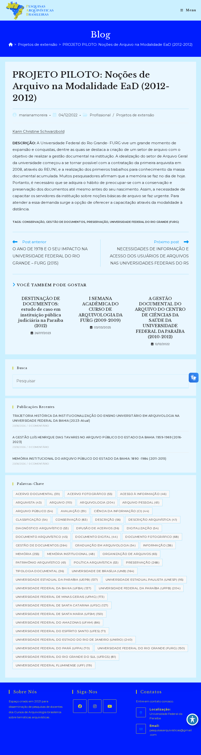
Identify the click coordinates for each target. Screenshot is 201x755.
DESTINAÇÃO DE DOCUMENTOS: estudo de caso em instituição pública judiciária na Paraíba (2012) (40, 312)
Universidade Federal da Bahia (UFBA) (53, 588)
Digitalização (143, 528)
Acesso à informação (143, 494)
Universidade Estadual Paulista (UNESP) (145, 579)
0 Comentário (39, 425)
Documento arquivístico (42, 537)
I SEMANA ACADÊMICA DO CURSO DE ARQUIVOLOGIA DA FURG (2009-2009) (100, 309)
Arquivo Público (34, 511)
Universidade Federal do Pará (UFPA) (53, 648)
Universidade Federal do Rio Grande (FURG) (144, 222)
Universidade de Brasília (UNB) (103, 571)
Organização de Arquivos (129, 554)
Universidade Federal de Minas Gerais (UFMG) (60, 597)
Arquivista (29, 502)
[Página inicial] (11, 44)
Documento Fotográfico (152, 537)
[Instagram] (94, 706)
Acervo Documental (38, 494)
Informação (158, 545)
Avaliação (74, 511)
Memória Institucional (71, 554)
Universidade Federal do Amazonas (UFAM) (58, 622)
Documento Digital (96, 537)
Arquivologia (97, 502)
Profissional (100, 115)
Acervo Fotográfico (89, 494)
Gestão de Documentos (65, 222)
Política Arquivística (96, 562)
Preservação (97, 222)
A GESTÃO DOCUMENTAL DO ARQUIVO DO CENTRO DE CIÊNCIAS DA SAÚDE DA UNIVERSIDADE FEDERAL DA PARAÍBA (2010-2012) (160, 317)
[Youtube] (109, 706)
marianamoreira (33, 115)
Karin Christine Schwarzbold (38, 131)
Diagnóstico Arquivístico (42, 528)
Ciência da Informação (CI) (121, 511)
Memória (27, 554)
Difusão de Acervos (97, 528)
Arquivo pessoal (140, 502)
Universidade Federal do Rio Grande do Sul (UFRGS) (66, 657)
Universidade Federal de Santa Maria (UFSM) (59, 614)
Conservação (33, 222)
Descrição (108, 519)
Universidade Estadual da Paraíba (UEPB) (57, 579)
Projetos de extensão (135, 115)
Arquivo (61, 502)
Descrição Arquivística (152, 519)
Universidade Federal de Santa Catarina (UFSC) (62, 605)
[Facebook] (80, 706)
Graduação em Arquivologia (105, 545)
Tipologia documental (40, 571)
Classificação (32, 519)
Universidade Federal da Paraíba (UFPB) (139, 588)
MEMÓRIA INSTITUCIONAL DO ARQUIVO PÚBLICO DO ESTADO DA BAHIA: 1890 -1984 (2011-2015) (89, 458)
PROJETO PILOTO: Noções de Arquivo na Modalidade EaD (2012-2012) (128, 44)
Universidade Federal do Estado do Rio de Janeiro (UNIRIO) (74, 639)
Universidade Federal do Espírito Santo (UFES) (61, 631)
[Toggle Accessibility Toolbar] (192, 719)
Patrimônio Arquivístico (41, 562)
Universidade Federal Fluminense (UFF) (54, 665)
